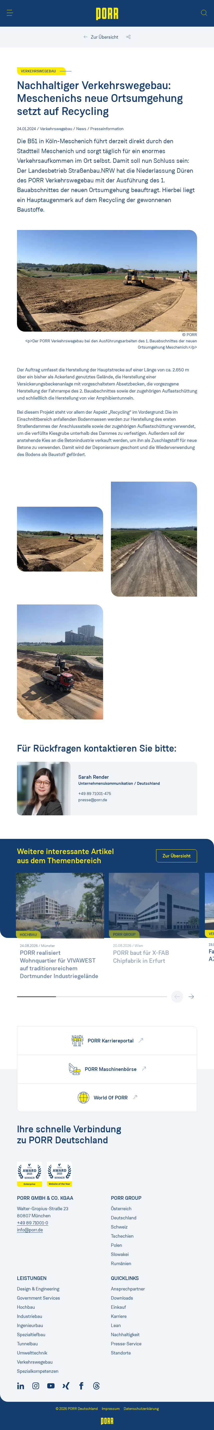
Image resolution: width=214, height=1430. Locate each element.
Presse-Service (126, 1344)
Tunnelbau (27, 1344)
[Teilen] (128, 37)
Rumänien (121, 1263)
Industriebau (29, 1316)
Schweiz (119, 1227)
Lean (116, 1325)
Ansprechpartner (128, 1289)
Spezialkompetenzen (37, 1371)
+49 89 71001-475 (94, 793)
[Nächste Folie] (191, 997)
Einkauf (118, 1307)
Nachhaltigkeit (125, 1334)
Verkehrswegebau (35, 1362)
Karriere (119, 1316)
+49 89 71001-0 (32, 1223)
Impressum (111, 1408)
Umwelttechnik (32, 1353)
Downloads (122, 1298)
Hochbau (26, 1307)
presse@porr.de (92, 799)
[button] (10, 13)
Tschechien (122, 1236)
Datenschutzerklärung (141, 1408)
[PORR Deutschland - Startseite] (107, 13)
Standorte (121, 1353)
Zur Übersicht (104, 37)
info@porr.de (30, 1230)
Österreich (121, 1209)
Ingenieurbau (30, 1325)
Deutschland (123, 1218)
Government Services (38, 1298)
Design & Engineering (38, 1289)
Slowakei (120, 1254)
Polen (116, 1245)
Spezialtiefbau (31, 1334)
